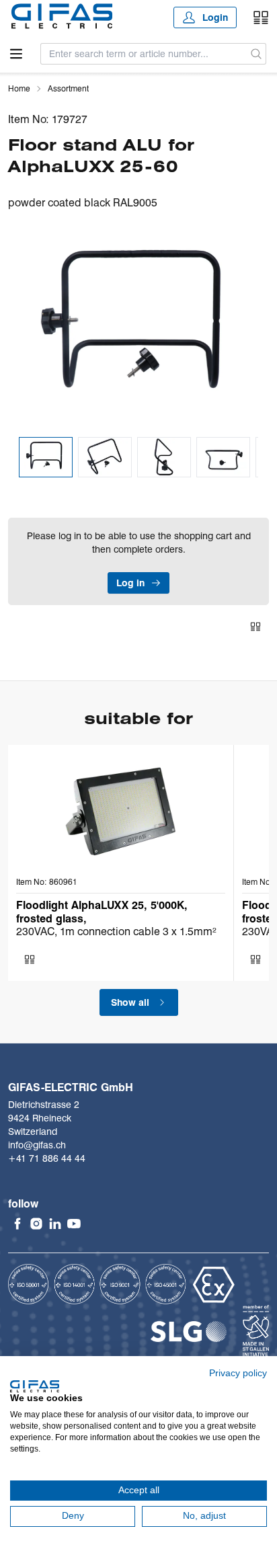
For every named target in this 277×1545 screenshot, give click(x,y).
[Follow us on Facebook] (17, 1223)
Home (19, 88)
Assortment (68, 88)
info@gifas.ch (37, 1145)
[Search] (256, 54)
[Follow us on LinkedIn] (55, 1223)
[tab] (46, 457)
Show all (130, 1002)
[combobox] (143, 54)
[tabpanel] (138, 328)
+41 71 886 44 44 (46, 1158)
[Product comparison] (261, 17)
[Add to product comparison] (255, 626)
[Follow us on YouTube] (74, 1223)
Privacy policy (238, 1373)
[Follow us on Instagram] (36, 1223)
